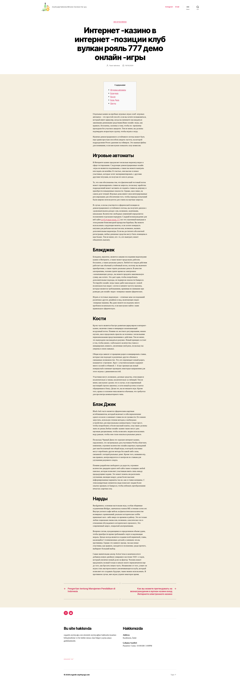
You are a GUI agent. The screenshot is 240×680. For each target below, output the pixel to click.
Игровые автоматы (118, 90)
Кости (112, 96)
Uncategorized (120, 22)
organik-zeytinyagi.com (80, 675)
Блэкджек (114, 93)
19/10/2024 (129, 65)
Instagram (169, 7)
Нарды (113, 103)
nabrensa (116, 65)
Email (177, 7)
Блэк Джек (114, 100)
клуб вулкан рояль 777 (110, 219)
